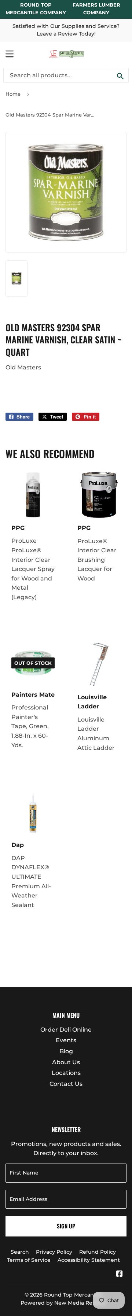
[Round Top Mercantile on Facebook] (119, 1274)
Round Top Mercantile (73, 1295)
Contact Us (66, 1083)
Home (13, 94)
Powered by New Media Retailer (63, 1303)
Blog (66, 1051)
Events (66, 1040)
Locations (66, 1072)
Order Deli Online (66, 1029)
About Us (66, 1062)
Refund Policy (97, 1252)
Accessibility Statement (89, 1260)
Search (20, 1252)
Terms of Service (29, 1260)
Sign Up (66, 1226)
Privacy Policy (54, 1252)
